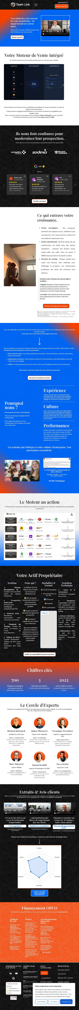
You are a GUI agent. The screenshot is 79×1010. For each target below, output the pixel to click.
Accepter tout (66, 1001)
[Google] (13, 978)
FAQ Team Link (62, 974)
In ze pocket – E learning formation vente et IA (63, 982)
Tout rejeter (54, 1001)
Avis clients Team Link (46, 981)
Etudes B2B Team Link (64, 970)
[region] (54, 994)
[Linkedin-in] (10, 973)
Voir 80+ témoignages (57, 481)
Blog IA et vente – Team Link (65, 978)
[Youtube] (16, 973)
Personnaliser (41, 1001)
